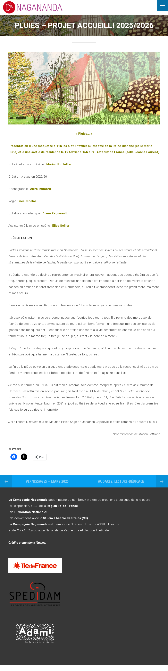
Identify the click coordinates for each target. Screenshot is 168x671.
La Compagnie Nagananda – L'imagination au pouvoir (44, 7)
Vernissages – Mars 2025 (47, 481)
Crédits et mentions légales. (27, 542)
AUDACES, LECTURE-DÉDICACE (121, 481)
